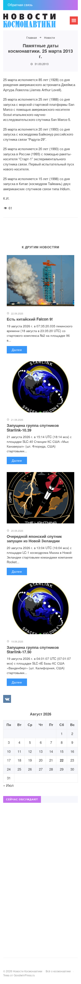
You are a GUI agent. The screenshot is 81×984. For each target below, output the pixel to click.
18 (19, 760)
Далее (17, 349)
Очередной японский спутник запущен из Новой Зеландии (34, 538)
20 (41, 760)
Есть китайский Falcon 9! (30, 319)
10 (9, 751)
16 (72, 751)
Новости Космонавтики (37, 23)
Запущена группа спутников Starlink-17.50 (33, 649)
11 (19, 751)
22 (61, 760)
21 (51, 760)
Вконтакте (7, 699)
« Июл (8, 785)
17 (9, 760)
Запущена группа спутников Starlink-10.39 (33, 427)
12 (30, 751)
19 (30, 760)
